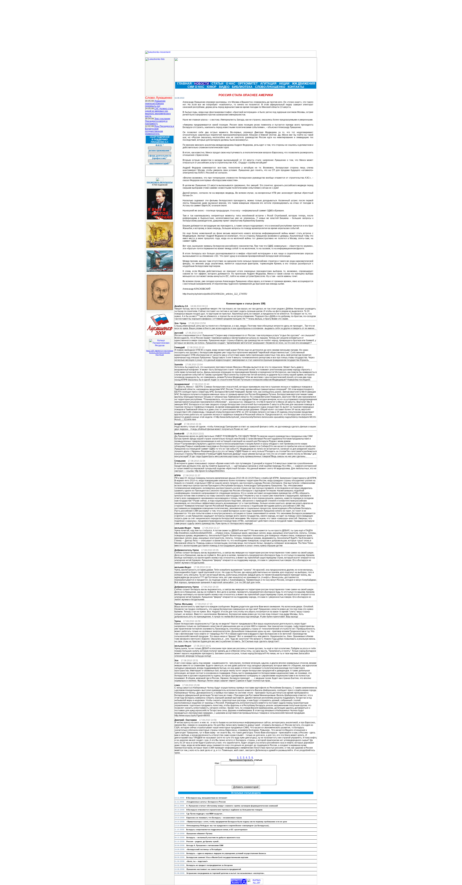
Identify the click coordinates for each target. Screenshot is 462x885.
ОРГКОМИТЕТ (248, 83)
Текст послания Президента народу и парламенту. (157, 121)
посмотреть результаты (160, 182)
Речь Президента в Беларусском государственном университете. (159, 130)
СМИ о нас (196, 86)
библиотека (242, 86)
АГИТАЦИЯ (268, 83)
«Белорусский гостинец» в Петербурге (204, 849)
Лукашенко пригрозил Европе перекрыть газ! (155, 103)
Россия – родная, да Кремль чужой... (203, 841)
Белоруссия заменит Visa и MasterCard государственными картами (217, 857)
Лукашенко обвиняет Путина (199, 834)
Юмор (212, 86)
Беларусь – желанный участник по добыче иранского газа (213, 837)
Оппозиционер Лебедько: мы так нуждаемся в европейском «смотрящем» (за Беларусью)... (228, 826)
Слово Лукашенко (270, 86)
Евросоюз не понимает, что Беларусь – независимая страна (214, 818)
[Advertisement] (231, 25)
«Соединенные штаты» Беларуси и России (206, 802)
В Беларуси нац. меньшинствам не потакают (206, 798)
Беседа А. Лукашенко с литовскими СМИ (204, 845)
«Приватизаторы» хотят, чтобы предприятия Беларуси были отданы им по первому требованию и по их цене (236, 822)
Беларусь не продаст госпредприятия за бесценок (209, 865)
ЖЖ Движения (304, 83)
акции (284, 83)
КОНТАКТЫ (296, 86)
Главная (184, 83)
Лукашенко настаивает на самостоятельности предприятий (213, 869)
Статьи (218, 83)
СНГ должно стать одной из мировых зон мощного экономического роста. (159, 112)
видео (224, 86)
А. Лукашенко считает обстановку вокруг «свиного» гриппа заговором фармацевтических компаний (232, 806)
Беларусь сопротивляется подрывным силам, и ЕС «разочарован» (217, 830)
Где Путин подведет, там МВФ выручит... (205, 814)
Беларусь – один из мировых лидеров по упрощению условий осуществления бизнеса (226, 853)
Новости (202, 83)
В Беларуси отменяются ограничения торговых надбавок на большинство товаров (224, 810)
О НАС (231, 83)
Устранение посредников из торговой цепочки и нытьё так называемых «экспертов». (225, 873)
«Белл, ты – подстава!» (197, 861)
